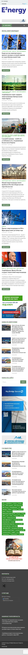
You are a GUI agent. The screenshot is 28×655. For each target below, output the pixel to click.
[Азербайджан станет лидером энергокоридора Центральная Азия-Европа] (14, 83)
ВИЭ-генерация (9, 505)
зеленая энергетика (7, 526)
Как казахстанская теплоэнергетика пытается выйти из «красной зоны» (19, 491)
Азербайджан (9, 503)
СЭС (7, 515)
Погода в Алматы (6, 596)
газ (16, 523)
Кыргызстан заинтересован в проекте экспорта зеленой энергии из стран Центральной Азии (13, 55)
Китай (4, 511)
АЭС (3, 503)
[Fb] (22, 4)
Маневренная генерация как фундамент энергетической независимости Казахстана (19, 350)
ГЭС (19, 507)
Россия (23, 513)
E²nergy (10, 59)
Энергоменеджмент (21, 51)
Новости (14, 51)
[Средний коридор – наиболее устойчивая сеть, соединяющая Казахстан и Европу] (14, 126)
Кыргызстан (9, 511)
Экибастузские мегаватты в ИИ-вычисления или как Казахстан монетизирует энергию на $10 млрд (19, 340)
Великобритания (13, 507)
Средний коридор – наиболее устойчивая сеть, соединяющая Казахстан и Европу (12, 140)
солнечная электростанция (8, 530)
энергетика (21, 534)
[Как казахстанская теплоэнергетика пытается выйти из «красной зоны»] (6, 490)
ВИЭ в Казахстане (18, 505)
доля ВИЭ (21, 523)
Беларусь (20, 503)
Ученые (4, 517)
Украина (21, 515)
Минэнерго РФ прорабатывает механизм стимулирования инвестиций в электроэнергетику (12, 621)
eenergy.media (10, 579)
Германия (5, 509)
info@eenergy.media (10, 577)
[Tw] (26, 4)
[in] (24, 4)
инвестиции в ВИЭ (6, 528)
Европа (9, 509)
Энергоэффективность (7, 519)
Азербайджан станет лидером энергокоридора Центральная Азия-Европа (12, 96)
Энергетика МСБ (21, 135)
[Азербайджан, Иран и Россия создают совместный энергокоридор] (14, 259)
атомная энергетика (17, 519)
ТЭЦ (11, 515)
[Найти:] (14, 382)
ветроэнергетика (6, 521)
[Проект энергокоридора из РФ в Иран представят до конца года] (14, 217)
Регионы (15, 135)
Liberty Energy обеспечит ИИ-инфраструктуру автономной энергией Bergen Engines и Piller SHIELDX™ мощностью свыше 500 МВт (18, 329)
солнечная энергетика (20, 530)
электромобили (6, 534)
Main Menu (8, 25)
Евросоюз (15, 509)
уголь (18, 532)
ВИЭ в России (5, 507)
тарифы (13, 532)
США (4, 515)
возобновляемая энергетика (8, 523)
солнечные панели (6, 532)
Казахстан (20, 509)
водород (13, 521)
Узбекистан (15, 515)
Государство (17, 134)
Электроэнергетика (6, 180)
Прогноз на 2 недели (8, 600)
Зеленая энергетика (6, 51)
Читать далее (5, 70)
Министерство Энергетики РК (9, 513)
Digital (11, 134)
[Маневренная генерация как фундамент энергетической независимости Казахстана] (6, 348)
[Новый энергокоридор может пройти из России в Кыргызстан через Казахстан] (14, 172)
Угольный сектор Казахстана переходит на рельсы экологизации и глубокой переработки (18, 368)
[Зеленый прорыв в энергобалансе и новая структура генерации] (6, 358)
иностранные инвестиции (17, 528)
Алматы (15, 503)
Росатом (18, 513)
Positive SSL (4, 646)
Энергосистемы (6, 92)
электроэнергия (13, 534)
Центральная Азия (11, 517)
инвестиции (14, 526)
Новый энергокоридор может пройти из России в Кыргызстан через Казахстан (12, 184)
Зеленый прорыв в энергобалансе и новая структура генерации (17, 359)
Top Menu (5, 1)
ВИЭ (4, 505)
